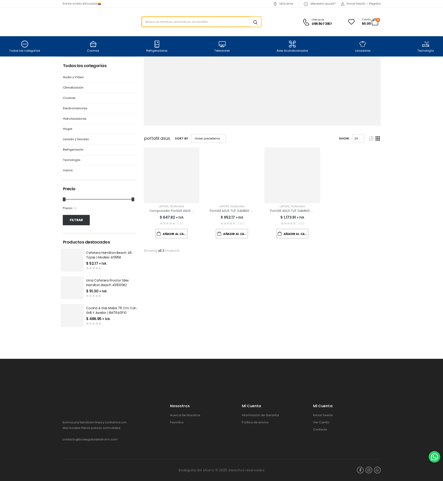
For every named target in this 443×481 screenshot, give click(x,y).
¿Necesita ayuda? (322, 4)
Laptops (164, 206)
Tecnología (425, 51)
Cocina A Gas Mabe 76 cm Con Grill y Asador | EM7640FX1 (111, 310)
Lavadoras (363, 51)
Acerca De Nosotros (185, 415)
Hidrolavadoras (75, 119)
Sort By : (182, 138)
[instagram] (368, 470)
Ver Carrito (321, 422)
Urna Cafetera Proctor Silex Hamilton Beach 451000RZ (107, 282)
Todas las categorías (24, 51)
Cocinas (93, 51)
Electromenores (75, 108)
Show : (344, 138)
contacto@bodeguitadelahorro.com (90, 439)
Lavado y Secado (76, 139)
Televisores (222, 51)
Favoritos (177, 422)
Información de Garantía (260, 415)
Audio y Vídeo (73, 77)
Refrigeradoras (157, 51)
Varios (68, 170)
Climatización (73, 88)
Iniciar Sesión (323, 415)
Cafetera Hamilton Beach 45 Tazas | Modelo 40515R (109, 255)
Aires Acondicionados (292, 51)
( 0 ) (180, 223)
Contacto (320, 429)
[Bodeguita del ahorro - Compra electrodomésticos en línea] (80, 22)
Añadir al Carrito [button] (175, 234)
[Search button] (255, 22)
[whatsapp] (377, 470)
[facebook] (360, 470)
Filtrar (76, 220)
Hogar (67, 129)
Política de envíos (255, 422)
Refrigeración (73, 150)
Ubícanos (286, 4)
